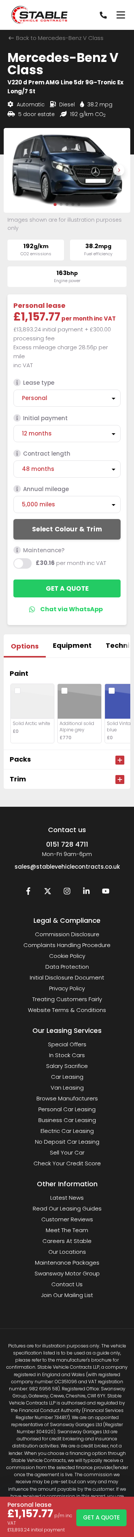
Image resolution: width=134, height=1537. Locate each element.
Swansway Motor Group (67, 1273)
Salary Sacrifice (67, 1066)
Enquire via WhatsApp (67, 609)
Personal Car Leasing (67, 1109)
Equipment (72, 645)
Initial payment (45, 418)
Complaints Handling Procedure (67, 945)
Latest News (67, 1198)
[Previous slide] (15, 170)
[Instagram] (67, 893)
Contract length (46, 453)
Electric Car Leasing (67, 1131)
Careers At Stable (67, 1241)
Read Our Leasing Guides (67, 1208)
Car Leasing (67, 1077)
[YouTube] (105, 893)
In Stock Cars (67, 1055)
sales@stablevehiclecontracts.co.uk (67, 867)
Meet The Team (67, 1230)
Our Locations (67, 1252)
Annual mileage (46, 489)
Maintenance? (43, 550)
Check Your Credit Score (67, 1163)
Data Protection (67, 967)
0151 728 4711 (67, 844)
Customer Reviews (67, 1219)
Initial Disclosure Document (67, 977)
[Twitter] (47, 893)
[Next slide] (118, 170)
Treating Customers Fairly (67, 999)
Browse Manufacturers (67, 1098)
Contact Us (67, 1284)
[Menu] (120, 14)
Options (25, 646)
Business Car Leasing (67, 1120)
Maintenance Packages (67, 1262)
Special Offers (67, 1044)
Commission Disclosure (67, 934)
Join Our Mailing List (67, 1295)
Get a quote (67, 588)
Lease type (38, 383)
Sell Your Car (67, 1152)
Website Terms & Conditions (67, 1010)
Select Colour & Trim (67, 529)
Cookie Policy (67, 956)
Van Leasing (67, 1087)
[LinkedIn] (86, 893)
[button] (55, 204)
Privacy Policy (67, 988)
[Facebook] (28, 893)
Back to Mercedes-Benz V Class (59, 38)
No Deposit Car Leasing (67, 1142)
